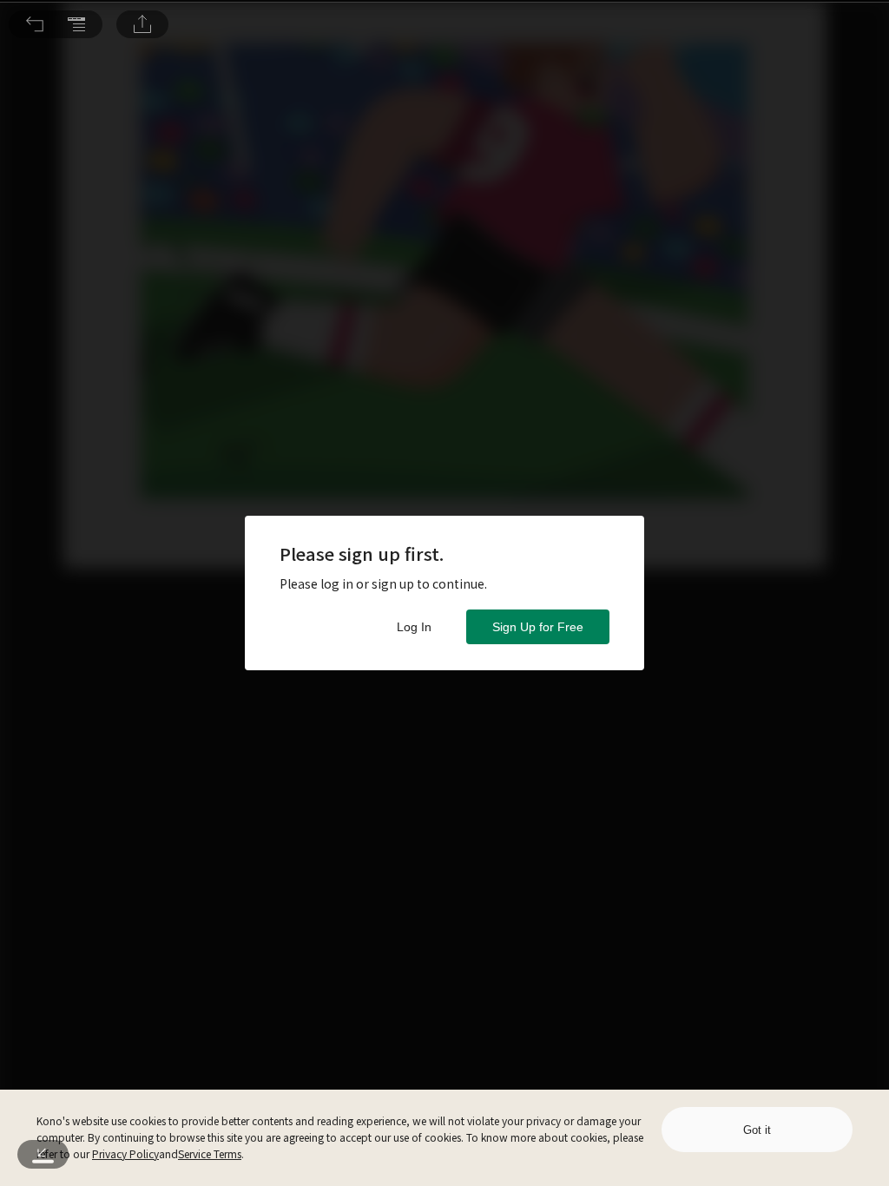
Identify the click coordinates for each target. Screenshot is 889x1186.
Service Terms (209, 1153)
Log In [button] (414, 627)
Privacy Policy (125, 1153)
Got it (757, 1130)
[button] (35, 24)
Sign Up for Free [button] (537, 627)
